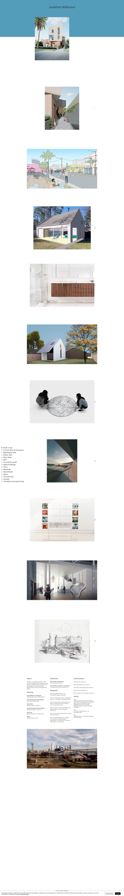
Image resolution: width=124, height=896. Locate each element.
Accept (117, 893)
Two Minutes (62, 774)
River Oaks (62, 312)
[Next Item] (95, 108)
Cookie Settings (109, 893)
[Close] (122, 893)
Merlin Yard (62, 254)
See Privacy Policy (24, 894)
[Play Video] (62, 749)
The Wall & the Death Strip (62, 884)
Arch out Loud (65, 829)
